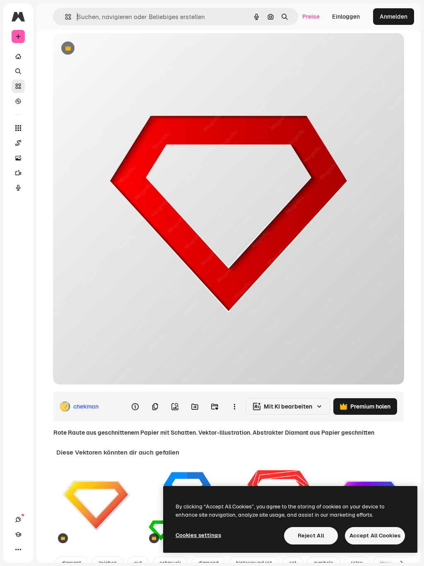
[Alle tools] (18, 128)
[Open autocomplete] (64, 17)
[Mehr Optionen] (234, 406)
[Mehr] (18, 549)
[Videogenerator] (18, 172)
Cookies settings (198, 535)
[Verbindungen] (18, 519)
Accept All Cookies (374, 535)
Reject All (311, 535)
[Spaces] (18, 143)
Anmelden (393, 16)
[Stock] (18, 86)
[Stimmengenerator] (18, 187)
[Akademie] (18, 534)
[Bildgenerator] (18, 157)
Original (106, 49)
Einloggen (346, 16)
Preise (311, 16)
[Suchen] (18, 71)
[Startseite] (18, 56)
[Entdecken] (18, 101)
